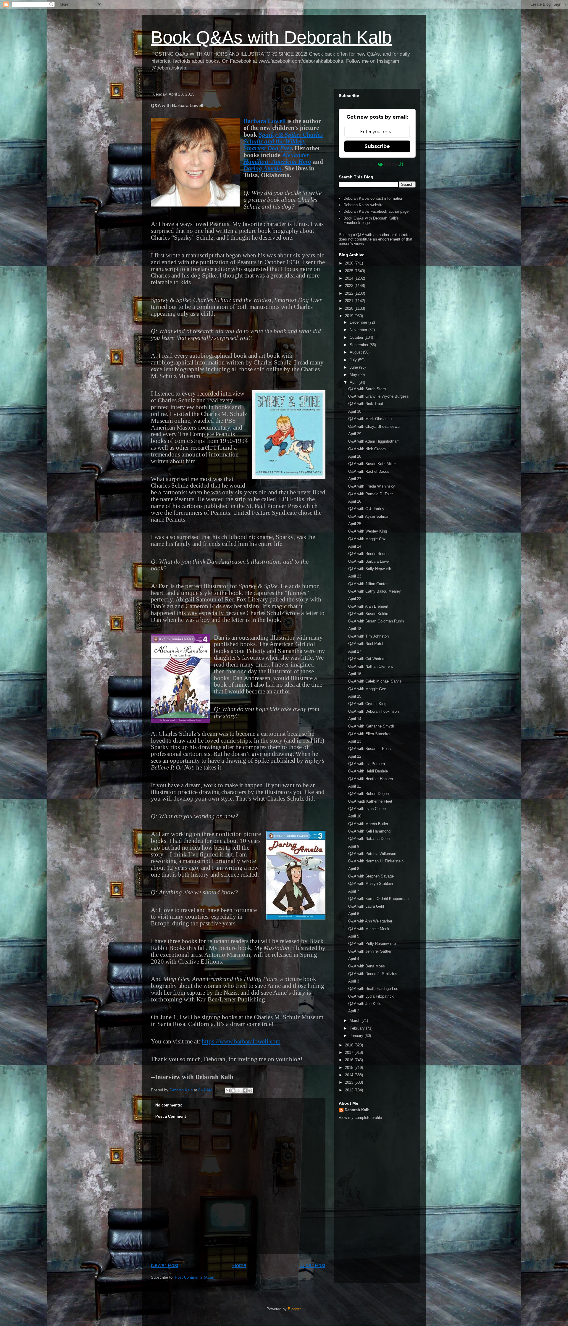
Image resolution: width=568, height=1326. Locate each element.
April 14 (354, 719)
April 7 (353, 891)
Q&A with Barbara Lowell (369, 561)
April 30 (354, 411)
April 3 (353, 981)
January (357, 1035)
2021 (349, 301)
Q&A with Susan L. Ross (369, 748)
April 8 (353, 869)
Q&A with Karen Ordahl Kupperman (378, 898)
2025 (349, 271)
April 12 (354, 756)
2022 (349, 293)
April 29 (354, 434)
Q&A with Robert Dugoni (369, 793)
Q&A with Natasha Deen (369, 838)
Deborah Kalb (357, 1110)
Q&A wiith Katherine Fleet (370, 801)
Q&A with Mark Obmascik (370, 419)
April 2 (353, 1011)
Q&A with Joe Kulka (365, 1003)
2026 (349, 263)
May (354, 374)
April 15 (354, 696)
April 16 (354, 674)
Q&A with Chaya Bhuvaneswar (374, 426)
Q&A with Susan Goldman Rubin (376, 621)
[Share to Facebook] (245, 1090)
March (356, 1020)
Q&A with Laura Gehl (366, 906)
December (359, 322)
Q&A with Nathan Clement (370, 666)
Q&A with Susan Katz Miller (372, 464)
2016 (349, 1060)
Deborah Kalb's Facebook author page (376, 211)
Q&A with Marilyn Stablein (370, 883)
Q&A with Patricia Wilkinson (372, 853)
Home (239, 1265)
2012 (349, 1090)
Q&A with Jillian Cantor (368, 584)
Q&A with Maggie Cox (367, 539)
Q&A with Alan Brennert (368, 606)
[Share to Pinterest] (250, 1090)
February (358, 1028)
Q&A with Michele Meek (368, 929)
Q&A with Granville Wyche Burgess (378, 396)
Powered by (363, 164)
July (354, 360)
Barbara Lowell (264, 121)
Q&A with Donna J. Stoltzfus (372, 974)
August (356, 352)
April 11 (354, 786)
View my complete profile (360, 1117)
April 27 (354, 479)
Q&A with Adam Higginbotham (374, 441)
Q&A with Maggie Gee (367, 689)
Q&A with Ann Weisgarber (370, 921)
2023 (349, 285)
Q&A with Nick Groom (367, 449)
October (357, 337)
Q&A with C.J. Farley (366, 508)
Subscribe (377, 146)
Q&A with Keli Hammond (369, 831)
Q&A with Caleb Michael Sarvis (375, 681)
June (354, 367)
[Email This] (228, 1090)
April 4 (353, 958)
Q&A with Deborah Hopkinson (373, 711)
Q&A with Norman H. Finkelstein (376, 861)
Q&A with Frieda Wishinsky (371, 486)
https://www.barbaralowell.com (241, 1041)
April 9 (353, 846)
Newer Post (164, 1265)
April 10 (354, 816)
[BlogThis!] (233, 1090)
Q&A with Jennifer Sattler (369, 951)
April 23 (354, 576)
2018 (349, 1045)
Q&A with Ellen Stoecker (369, 734)
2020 (349, 308)
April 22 (354, 598)
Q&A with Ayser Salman (368, 516)
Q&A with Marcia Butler (368, 824)
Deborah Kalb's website (363, 205)
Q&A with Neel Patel (365, 643)
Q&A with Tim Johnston (368, 636)
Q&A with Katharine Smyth (371, 726)
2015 (349, 1067)
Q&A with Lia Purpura (366, 764)
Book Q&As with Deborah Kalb (271, 37)
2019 (349, 316)
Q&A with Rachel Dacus (368, 471)
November (359, 330)
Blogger (294, 1309)
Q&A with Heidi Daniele (368, 771)
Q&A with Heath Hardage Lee (373, 988)
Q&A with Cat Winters (366, 658)
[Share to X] (239, 1090)
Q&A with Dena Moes (366, 966)
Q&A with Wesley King (367, 531)
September (359, 345)
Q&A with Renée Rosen (368, 553)
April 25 (354, 524)
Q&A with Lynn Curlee (367, 808)
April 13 (354, 741)
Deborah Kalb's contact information (373, 198)
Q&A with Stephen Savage (371, 876)
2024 (349, 278)
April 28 (354, 456)
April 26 (354, 501)
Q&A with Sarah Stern (367, 389)
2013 (349, 1082)
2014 (349, 1075)
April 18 (354, 629)
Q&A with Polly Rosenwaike (372, 943)
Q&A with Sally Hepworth (369, 569)
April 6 (353, 914)
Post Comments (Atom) (195, 1277)
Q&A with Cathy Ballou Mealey (374, 591)
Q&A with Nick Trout (365, 403)
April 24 (354, 546)
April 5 (353, 936)
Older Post (312, 1265)
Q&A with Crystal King (367, 703)
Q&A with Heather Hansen (370, 779)
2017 (349, 1052)
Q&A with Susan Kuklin (368, 614)
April (354, 382)
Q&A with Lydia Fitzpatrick (371, 996)
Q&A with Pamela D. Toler (370, 494)
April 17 (354, 651)
